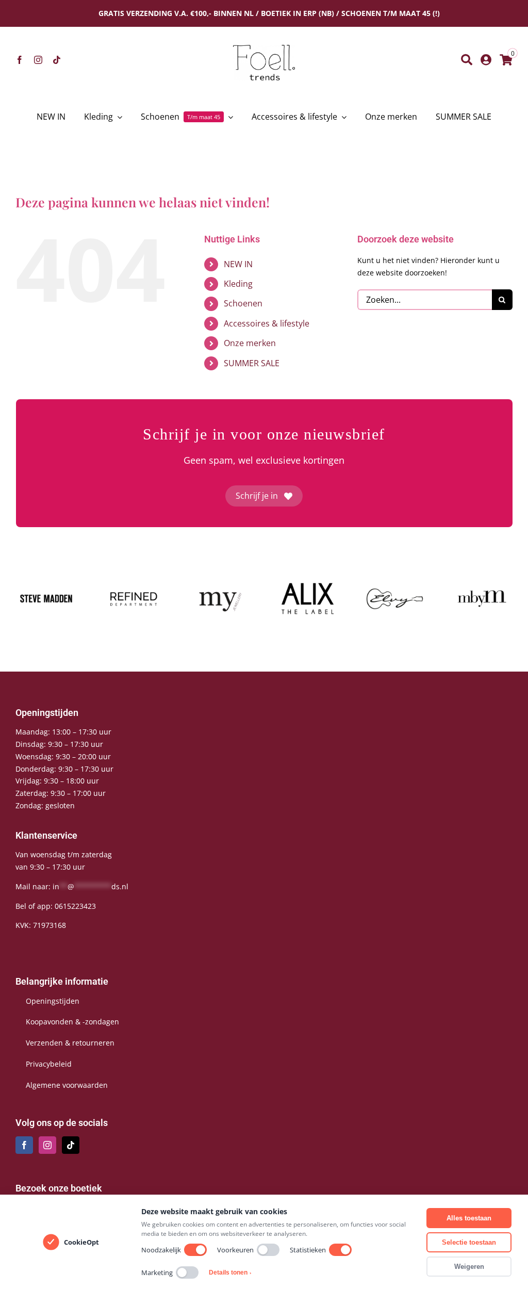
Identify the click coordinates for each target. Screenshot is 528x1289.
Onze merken (250, 343)
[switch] (195, 1250)
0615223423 (75, 906)
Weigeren (469, 1266)
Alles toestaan (469, 1218)
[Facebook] (24, 1145)
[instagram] (38, 60)
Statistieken (308, 1249)
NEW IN (238, 264)
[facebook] (19, 60)
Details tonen (230, 1272)
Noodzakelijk (161, 1249)
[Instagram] (47, 1145)
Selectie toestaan (469, 1242)
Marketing (157, 1272)
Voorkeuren (235, 1249)
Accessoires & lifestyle (266, 323)
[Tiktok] (70, 1145)
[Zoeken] (466, 59)
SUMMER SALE (251, 363)
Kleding (238, 283)
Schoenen (243, 303)
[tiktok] (57, 60)
